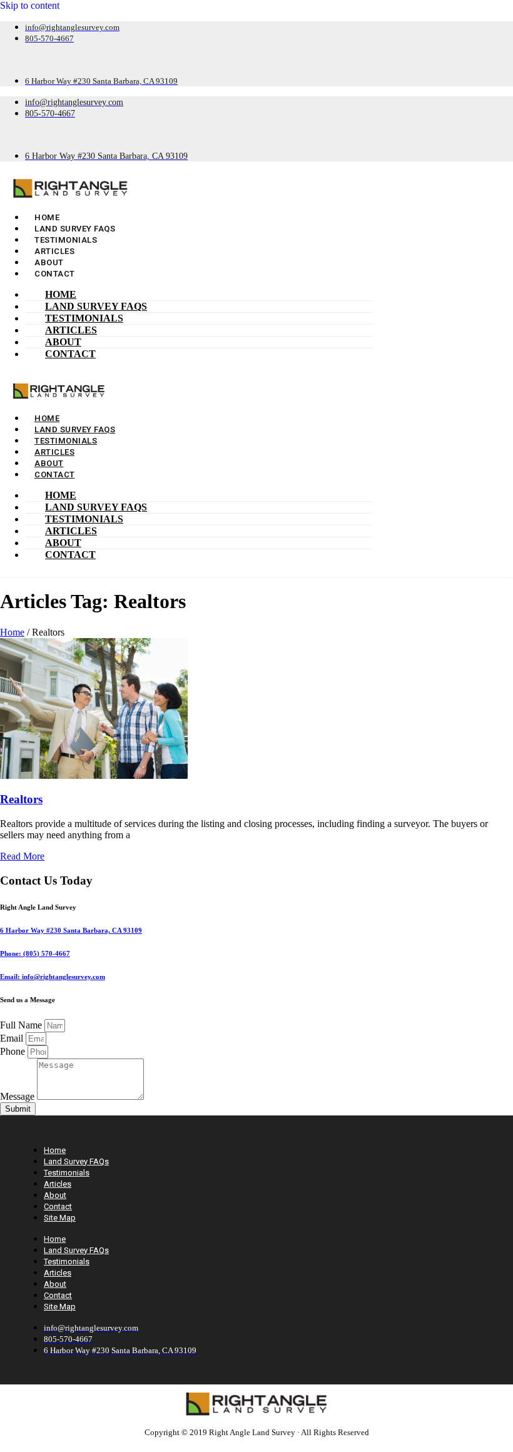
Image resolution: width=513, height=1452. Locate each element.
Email (13, 1038)
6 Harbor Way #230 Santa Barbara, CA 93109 (71, 930)
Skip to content (29, 5)
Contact (54, 273)
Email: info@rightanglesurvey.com (52, 976)
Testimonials (84, 318)
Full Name (22, 1025)
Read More (22, 856)
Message (18, 1096)
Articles (71, 330)
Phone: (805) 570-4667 (35, 953)
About (63, 342)
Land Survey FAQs (96, 306)
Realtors (21, 799)
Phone (14, 1051)
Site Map (60, 1217)
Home (60, 294)
